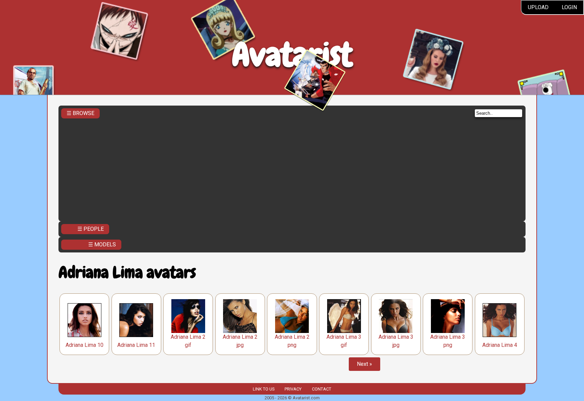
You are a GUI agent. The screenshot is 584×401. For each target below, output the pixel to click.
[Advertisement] (292, 167)
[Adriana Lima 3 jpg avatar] (396, 316)
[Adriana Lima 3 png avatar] (448, 316)
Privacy (293, 389)
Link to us (263, 389)
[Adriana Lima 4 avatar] (499, 320)
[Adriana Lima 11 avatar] (136, 320)
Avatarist (292, 54)
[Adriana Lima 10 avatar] (84, 320)
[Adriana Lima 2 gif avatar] (188, 316)
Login (569, 7)
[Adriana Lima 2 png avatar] (292, 316)
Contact (321, 389)
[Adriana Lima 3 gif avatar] (344, 316)
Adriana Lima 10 (84, 345)
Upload (538, 7)
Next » (364, 364)
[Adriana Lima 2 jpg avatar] (240, 316)
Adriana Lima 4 (499, 345)
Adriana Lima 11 (136, 345)
